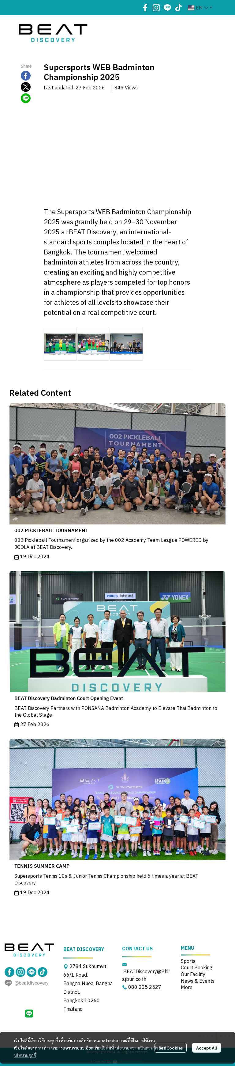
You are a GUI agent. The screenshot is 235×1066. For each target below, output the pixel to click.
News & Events (197, 981)
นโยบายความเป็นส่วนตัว (136, 1047)
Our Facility (193, 975)
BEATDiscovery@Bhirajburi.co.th (146, 976)
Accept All (206, 1047)
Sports (188, 961)
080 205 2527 (144, 987)
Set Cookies (171, 1047)
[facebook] (145, 8)
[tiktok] (178, 8)
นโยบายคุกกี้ (25, 1055)
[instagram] (156, 8)
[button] (200, 8)
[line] (167, 8)
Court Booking (196, 968)
